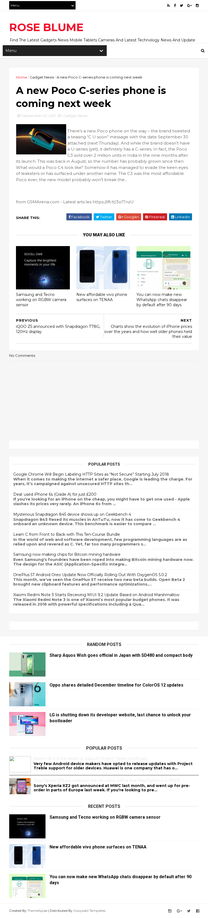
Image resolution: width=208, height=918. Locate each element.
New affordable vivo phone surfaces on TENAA (101, 297)
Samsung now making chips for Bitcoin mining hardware (67, 554)
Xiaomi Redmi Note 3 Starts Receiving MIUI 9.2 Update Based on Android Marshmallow (96, 594)
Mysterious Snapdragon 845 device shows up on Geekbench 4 (72, 514)
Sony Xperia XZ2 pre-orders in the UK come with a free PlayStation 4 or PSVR (107, 780)
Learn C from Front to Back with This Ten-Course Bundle (66, 534)
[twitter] (181, 5)
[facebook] (175, 5)
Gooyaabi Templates (89, 911)
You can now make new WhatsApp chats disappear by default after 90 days (161, 299)
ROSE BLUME (46, 27)
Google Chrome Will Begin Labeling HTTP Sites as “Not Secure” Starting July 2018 (91, 474)
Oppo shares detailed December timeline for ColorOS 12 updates (116, 685)
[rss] (168, 5)
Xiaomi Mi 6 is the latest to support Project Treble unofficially (91, 758)
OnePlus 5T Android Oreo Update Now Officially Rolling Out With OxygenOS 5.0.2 (90, 574)
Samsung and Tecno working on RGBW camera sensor (41, 299)
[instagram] (197, 5)
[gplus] (189, 5)
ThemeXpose (37, 911)
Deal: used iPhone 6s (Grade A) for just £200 (54, 494)
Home (21, 77)
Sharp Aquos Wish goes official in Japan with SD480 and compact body (121, 655)
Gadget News (42, 77)
